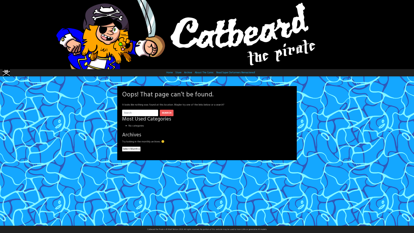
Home (169, 73)
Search (166, 113)
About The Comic (204, 73)
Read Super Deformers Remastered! (235, 73)
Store (178, 73)
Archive (188, 73)
